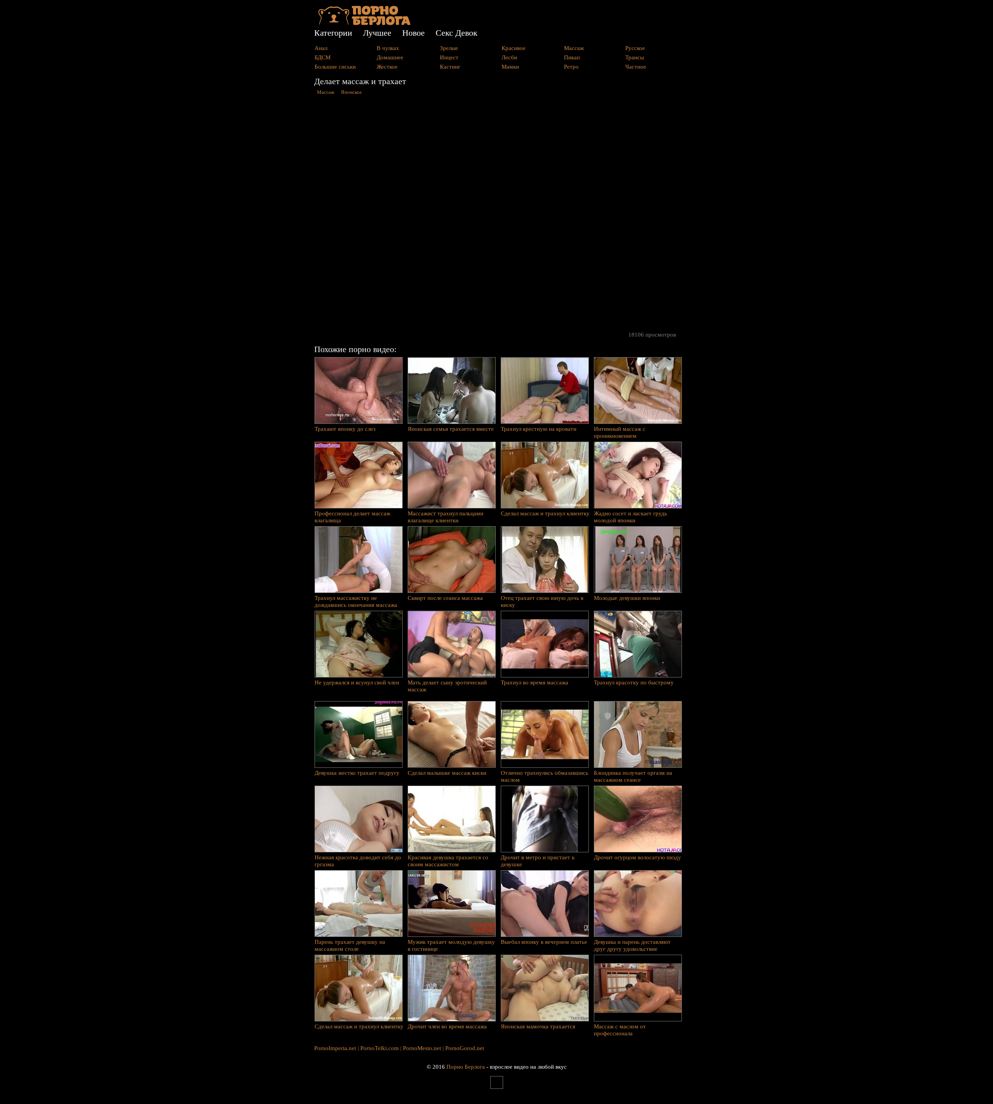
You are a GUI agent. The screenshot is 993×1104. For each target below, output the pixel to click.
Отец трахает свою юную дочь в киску (542, 601)
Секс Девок (456, 33)
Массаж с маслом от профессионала (620, 1030)
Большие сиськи (335, 67)
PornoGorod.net (464, 1048)
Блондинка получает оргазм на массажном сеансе (633, 776)
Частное (635, 67)
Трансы (634, 57)
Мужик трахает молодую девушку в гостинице (451, 945)
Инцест (449, 57)
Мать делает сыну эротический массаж (447, 686)
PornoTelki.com (379, 1048)
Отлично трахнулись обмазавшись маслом (544, 776)
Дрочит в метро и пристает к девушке (537, 860)
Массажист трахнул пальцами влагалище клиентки (445, 516)
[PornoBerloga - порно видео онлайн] (364, 23)
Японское (351, 92)
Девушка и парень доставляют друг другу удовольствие (632, 945)
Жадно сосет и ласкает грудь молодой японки (630, 516)
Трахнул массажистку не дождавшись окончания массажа (356, 601)
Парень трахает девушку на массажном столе (350, 945)
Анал (321, 48)
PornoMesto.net (422, 1048)
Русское (635, 48)
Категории (333, 33)
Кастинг (450, 67)
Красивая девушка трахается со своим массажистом (448, 860)
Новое (413, 33)
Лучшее (377, 33)
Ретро (571, 67)
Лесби (509, 57)
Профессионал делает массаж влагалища (352, 516)
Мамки (510, 67)
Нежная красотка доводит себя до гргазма (358, 860)
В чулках (388, 48)
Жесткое (387, 67)
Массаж (574, 48)
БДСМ (322, 57)
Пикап (572, 57)
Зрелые (449, 48)
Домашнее (390, 57)
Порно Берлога (465, 1067)
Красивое (514, 48)
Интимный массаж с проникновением (619, 432)
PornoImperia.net (335, 1048)
